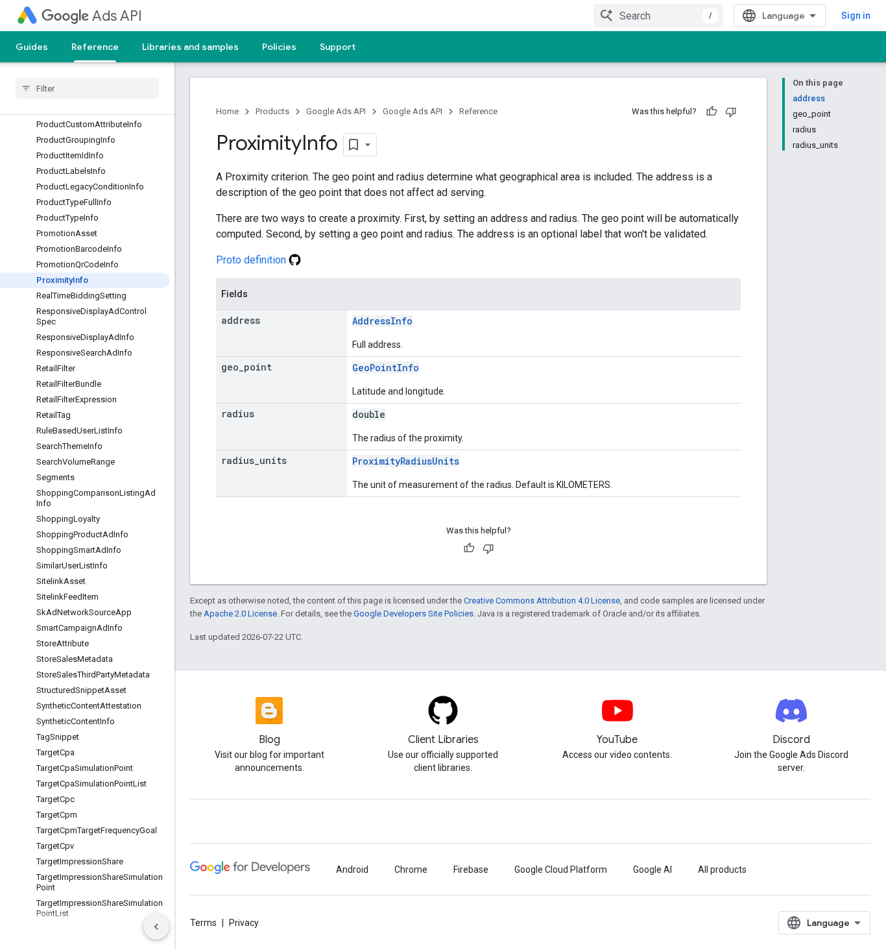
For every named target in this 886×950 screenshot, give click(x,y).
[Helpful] (711, 111)
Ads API (117, 16)
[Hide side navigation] (156, 927)
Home (227, 111)
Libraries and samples (190, 47)
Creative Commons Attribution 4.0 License (542, 600)
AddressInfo (382, 321)
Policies (279, 47)
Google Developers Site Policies (413, 613)
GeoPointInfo (385, 367)
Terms (203, 923)
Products (272, 111)
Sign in (855, 15)
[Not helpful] (731, 111)
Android (352, 869)
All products (722, 869)
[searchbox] (87, 88)
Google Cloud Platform (560, 869)
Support (337, 47)
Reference (95, 47)
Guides (32, 47)
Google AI (652, 869)
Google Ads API (336, 111)
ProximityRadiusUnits (405, 461)
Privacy (244, 923)
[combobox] (658, 15)
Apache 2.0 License (240, 613)
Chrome (410, 869)
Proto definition (252, 260)
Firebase (470, 869)
